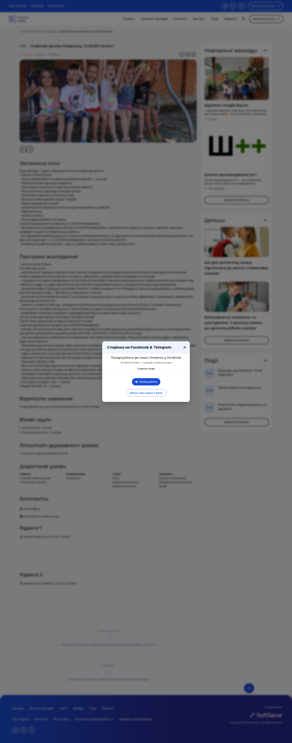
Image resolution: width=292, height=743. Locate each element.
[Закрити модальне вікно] (184, 347)
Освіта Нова (146, 368)
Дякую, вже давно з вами (145, 392)
